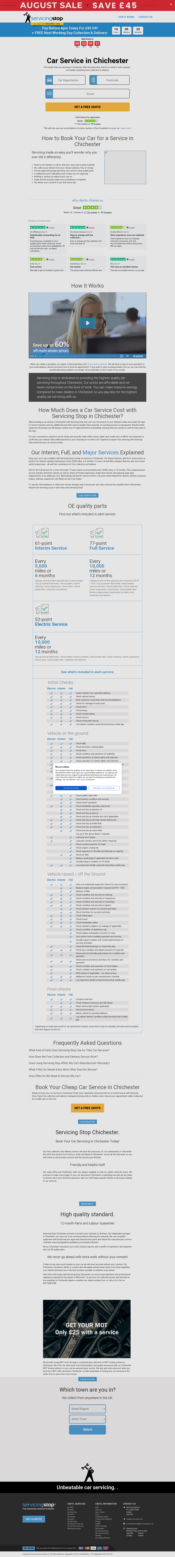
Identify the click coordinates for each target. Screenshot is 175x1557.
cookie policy (81, 780)
